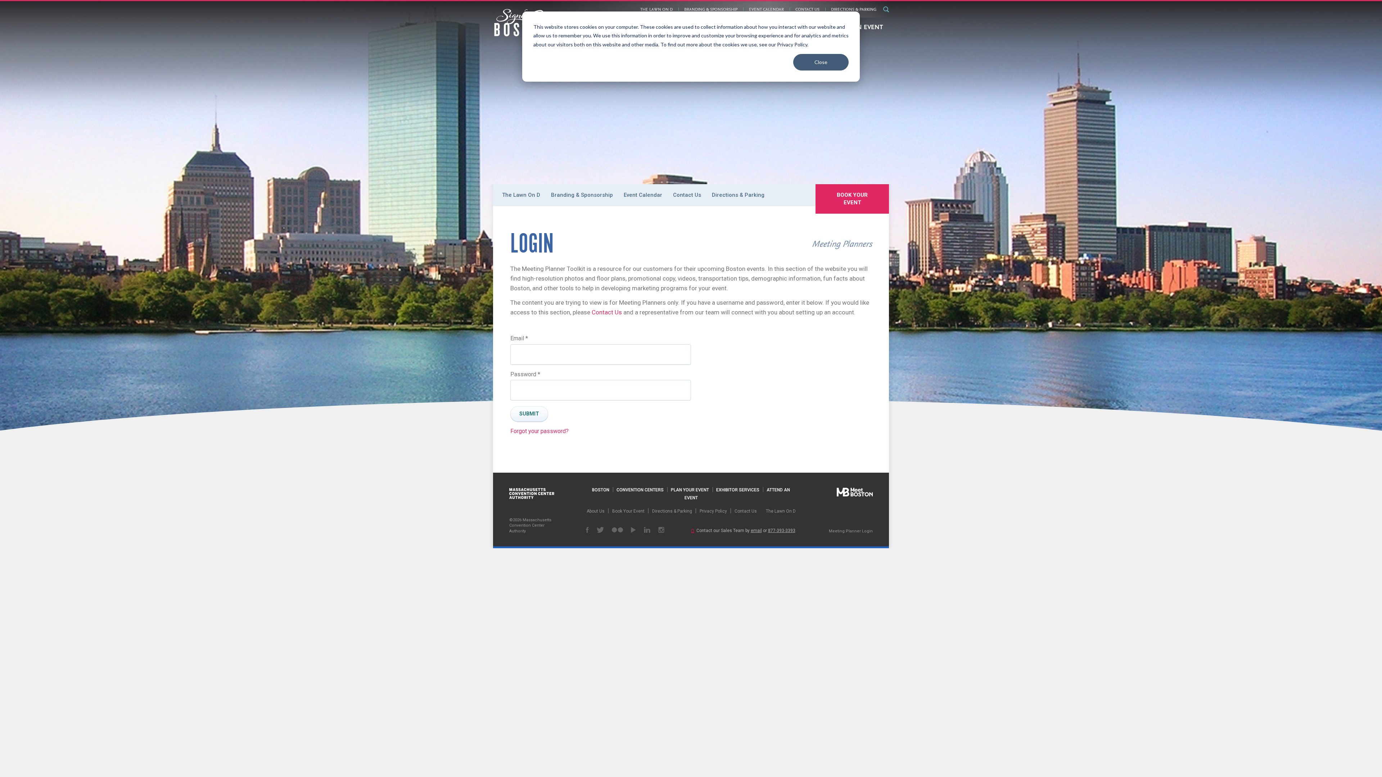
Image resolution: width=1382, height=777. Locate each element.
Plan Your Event (690, 489)
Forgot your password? (539, 431)
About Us (596, 511)
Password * (525, 374)
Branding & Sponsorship (710, 10)
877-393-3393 (781, 530)
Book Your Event (852, 199)
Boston (600, 489)
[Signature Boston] (521, 22)
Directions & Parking (853, 10)
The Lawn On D (656, 10)
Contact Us (807, 10)
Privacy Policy (713, 511)
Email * (519, 338)
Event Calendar (766, 10)
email (756, 530)
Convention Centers (640, 489)
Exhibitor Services (737, 489)
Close (820, 62)
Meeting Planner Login (851, 531)
